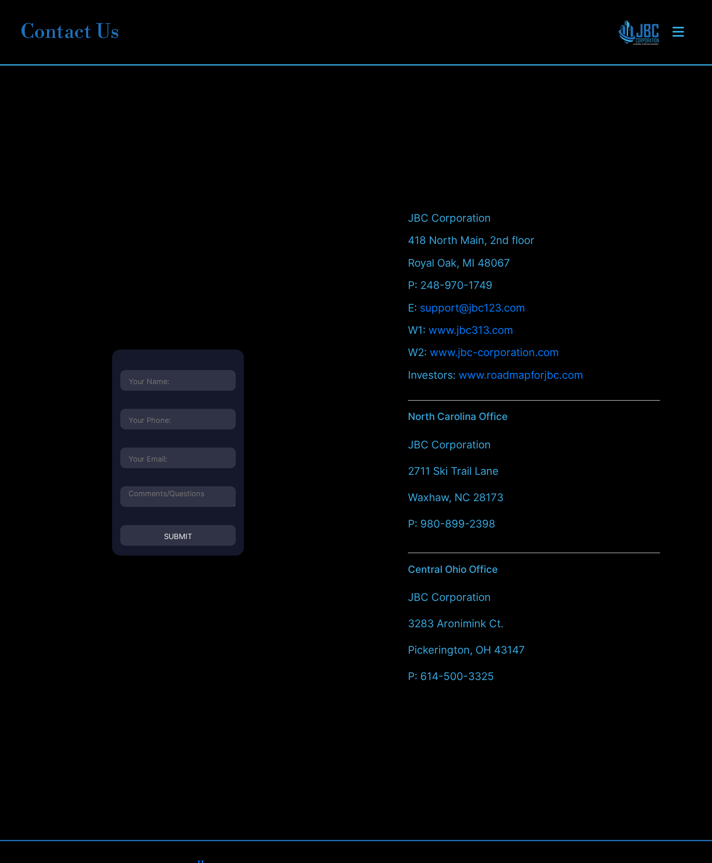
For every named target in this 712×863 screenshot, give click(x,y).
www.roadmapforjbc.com (521, 374)
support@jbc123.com (472, 307)
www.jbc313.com (471, 330)
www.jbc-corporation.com (494, 352)
